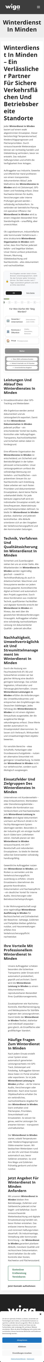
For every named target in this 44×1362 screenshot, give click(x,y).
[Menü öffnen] (38, 7)
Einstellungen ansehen (22, 1353)
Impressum (30, 1359)
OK (14, 293)
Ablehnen (22, 1347)
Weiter (22, 351)
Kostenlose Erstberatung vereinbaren (19, 1273)
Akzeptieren (22, 1340)
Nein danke (30, 293)
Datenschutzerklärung (18, 1359)
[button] (40, 1314)
